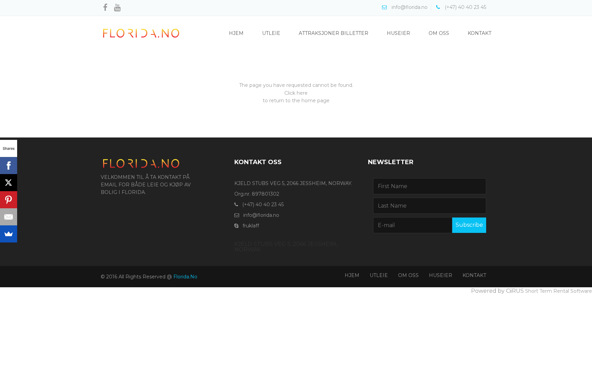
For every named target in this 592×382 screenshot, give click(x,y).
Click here (296, 93)
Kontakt (479, 33)
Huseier (398, 33)
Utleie (271, 33)
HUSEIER (440, 275)
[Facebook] (8, 165)
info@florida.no (261, 215)
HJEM (352, 275)
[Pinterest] (8, 199)
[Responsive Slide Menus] (141, 33)
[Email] (8, 216)
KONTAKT (474, 275)
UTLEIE (379, 275)
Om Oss (439, 33)
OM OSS (408, 275)
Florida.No (185, 277)
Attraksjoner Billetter (333, 33)
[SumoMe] (8, 233)
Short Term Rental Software (558, 291)
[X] (8, 182)
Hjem (236, 33)
